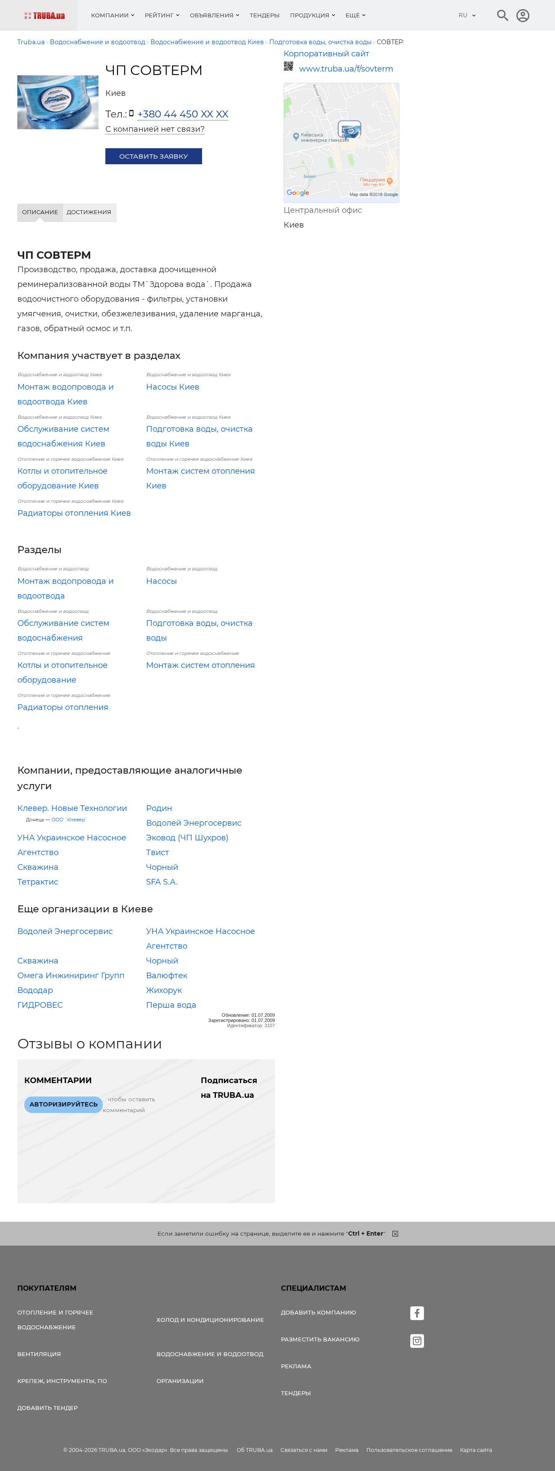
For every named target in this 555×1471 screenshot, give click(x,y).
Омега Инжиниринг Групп (70, 975)
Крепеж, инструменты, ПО (62, 1380)
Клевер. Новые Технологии (72, 808)
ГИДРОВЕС (40, 1005)
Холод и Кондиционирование (210, 1319)
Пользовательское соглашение (409, 1450)
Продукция (310, 15)
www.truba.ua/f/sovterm (346, 69)
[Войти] (523, 15)
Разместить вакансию (320, 1339)
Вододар (35, 990)
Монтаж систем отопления (200, 665)
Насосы (161, 581)
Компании (110, 15)
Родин (159, 808)
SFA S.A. (162, 882)
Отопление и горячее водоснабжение (55, 1320)
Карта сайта (476, 1450)
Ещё (353, 15)
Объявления (212, 15)
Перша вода (171, 1005)
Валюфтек (166, 975)
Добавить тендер (47, 1407)
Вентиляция (39, 1354)
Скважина (38, 867)
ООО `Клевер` (70, 820)
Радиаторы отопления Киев (74, 513)
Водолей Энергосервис (194, 823)
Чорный (162, 867)
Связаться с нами (304, 1450)
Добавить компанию (318, 1312)
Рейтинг (159, 15)
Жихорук (164, 990)
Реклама (296, 1366)
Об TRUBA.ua (255, 1450)
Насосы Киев (172, 387)
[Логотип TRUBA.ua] (51, 15)
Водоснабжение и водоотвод (210, 1354)
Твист (157, 852)
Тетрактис (37, 882)
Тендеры (265, 15)
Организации (180, 1380)
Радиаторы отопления (62, 707)
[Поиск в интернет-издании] (503, 15)
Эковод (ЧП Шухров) (187, 838)
